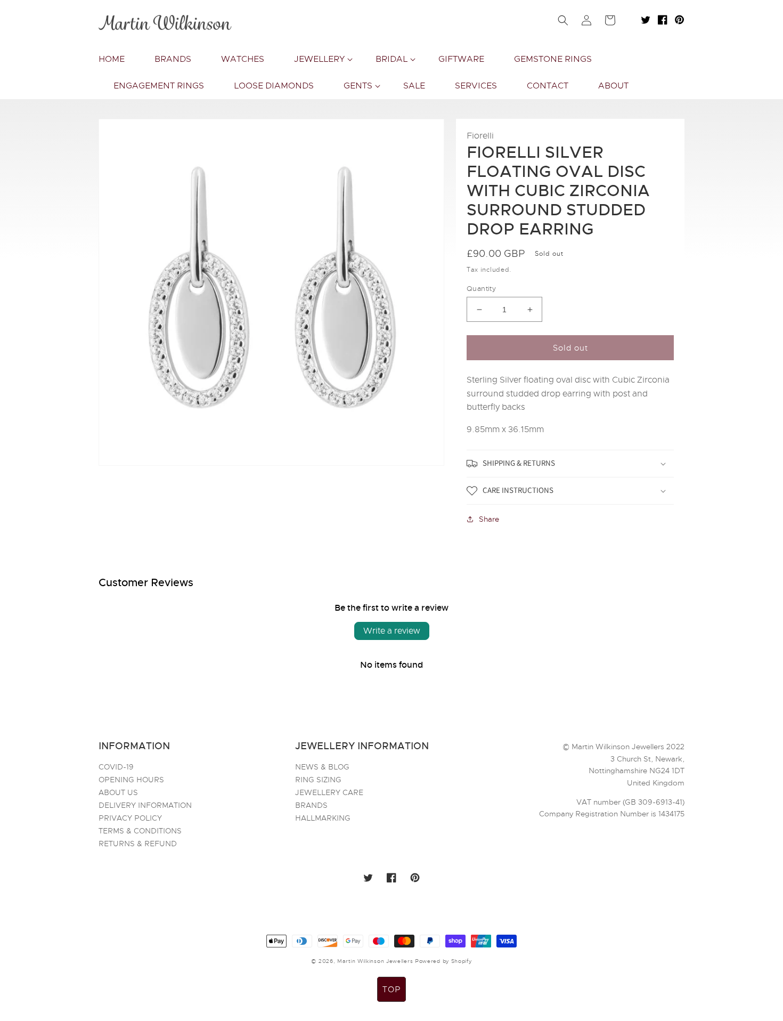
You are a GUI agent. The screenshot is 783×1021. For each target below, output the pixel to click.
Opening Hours (131, 779)
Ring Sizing (318, 779)
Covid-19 (116, 767)
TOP (391, 989)
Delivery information (145, 805)
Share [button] (489, 519)
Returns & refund (138, 843)
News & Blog (322, 767)
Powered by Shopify (443, 961)
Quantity (481, 288)
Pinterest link (679, 20)
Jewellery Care (329, 792)
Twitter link (645, 20)
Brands (311, 805)
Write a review (391, 631)
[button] (320, 59)
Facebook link (662, 20)
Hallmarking (322, 818)
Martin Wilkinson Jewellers (375, 961)
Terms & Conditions (140, 831)
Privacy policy (130, 818)
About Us (118, 792)
